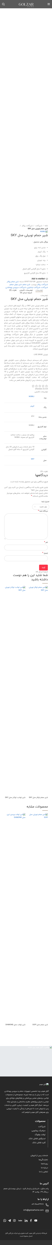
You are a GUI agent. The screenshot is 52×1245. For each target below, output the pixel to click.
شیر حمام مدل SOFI (40, 1024)
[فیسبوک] (31, 1220)
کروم (32, 406)
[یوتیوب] (35, 1220)
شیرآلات (38, 226)
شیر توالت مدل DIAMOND (15, 1024)
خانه (46, 226)
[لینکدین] (26, 1220)
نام (46, 542)
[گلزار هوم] (26, 1084)
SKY (32, 459)
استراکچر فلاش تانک (37, 1138)
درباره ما (44, 1167)
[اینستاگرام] (14, 1220)
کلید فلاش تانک (38, 1142)
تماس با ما (43, 1171)
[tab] (39, 290)
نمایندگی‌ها (43, 1159)
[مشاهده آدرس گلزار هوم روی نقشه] (26, 1061)
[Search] (3, 4)
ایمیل (45, 553)
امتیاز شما (45, 501)
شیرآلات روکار (27, 226)
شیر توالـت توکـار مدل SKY (15, 797)
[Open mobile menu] (48, 4)
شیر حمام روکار (13, 281)
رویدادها (44, 1163)
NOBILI (31, 396)
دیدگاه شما (43, 511)
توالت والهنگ (40, 1134)
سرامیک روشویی (38, 1130)
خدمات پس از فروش (39, 1155)
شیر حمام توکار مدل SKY (38, 797)
